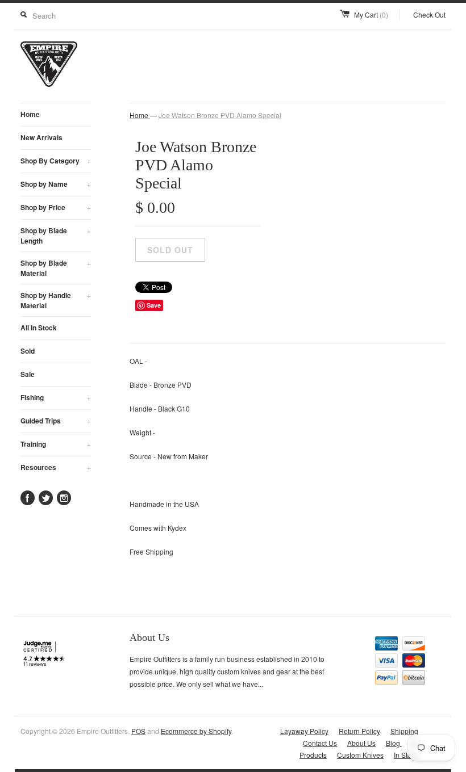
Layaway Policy (304, 731)
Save (154, 305)
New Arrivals (41, 137)
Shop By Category (55, 161)
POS (138, 731)
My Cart (371, 14)
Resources (55, 467)
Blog (394, 743)
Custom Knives (360, 755)
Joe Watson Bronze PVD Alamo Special (220, 115)
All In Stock (38, 327)
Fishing (55, 397)
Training (55, 444)
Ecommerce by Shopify (196, 731)
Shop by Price (55, 207)
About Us (361, 743)
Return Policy (359, 731)
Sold (27, 351)
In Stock (406, 755)
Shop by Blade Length (55, 235)
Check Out (429, 14)
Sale (27, 374)
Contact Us (320, 743)
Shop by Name (55, 184)
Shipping (404, 731)
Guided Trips (55, 421)
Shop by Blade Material (55, 268)
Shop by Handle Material (55, 300)
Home (30, 114)
